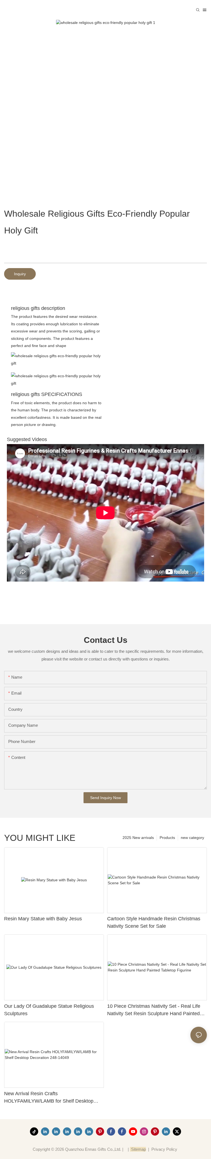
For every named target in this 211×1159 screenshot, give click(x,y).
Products (167, 837)
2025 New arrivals (138, 837)
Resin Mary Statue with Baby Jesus (43, 918)
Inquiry (20, 274)
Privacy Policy (164, 1149)
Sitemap (138, 1149)
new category (192, 837)
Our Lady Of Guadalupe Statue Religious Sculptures (49, 1009)
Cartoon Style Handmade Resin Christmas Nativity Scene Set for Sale (153, 922)
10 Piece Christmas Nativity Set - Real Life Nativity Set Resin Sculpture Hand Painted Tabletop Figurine (153, 1010)
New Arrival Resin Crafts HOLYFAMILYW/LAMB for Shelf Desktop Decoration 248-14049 (48, 1098)
